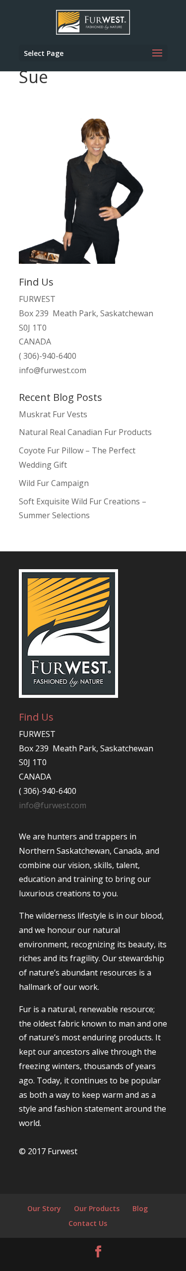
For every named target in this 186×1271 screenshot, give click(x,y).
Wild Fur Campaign (54, 483)
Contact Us (87, 1223)
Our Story (44, 1208)
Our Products (97, 1208)
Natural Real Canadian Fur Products (85, 432)
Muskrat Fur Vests (53, 414)
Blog (140, 1208)
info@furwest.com (52, 370)
